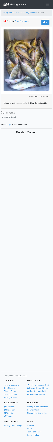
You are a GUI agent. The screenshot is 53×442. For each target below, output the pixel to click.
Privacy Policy (33, 435)
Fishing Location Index (37, 413)
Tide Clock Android (37, 391)
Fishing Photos (8, 13)
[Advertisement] (26, 253)
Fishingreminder (18, 4)
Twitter (9, 416)
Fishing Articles (10, 397)
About (29, 429)
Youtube (9, 413)
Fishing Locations (11, 385)
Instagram (10, 410)
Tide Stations (9, 388)
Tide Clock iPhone (37, 394)
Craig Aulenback (31, 13)
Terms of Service (34, 432)
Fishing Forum (10, 391)
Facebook (10, 407)
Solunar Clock (33, 410)
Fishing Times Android (39, 385)
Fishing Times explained (37, 407)
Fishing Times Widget (13, 425)
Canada (19, 13)
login (9, 124)
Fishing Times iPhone (38, 388)
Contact (30, 425)
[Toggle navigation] (47, 4)
